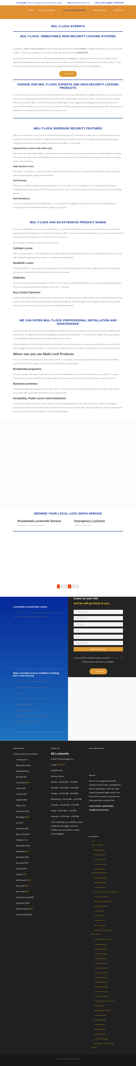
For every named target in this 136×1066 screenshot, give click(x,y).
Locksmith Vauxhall (99, 1024)
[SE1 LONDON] (30, 544)
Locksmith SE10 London (101, 958)
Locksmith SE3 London (101, 949)
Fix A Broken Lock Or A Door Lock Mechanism (106, 892)
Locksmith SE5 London (101, 954)
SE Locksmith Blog (99, 850)
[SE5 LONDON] (68, 569)
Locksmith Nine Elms (99, 1029)
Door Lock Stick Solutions (101, 897)
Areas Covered (99, 10)
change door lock (64, 66)
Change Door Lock (99, 920)
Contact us (118, 10)
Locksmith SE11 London (101, 963)
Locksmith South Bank (100, 1015)
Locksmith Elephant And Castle (102, 1010)
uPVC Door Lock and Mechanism (103, 901)
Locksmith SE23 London (101, 987)
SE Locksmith (26, 62)
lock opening (56, 58)
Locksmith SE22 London (101, 982)
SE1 (27, 760)
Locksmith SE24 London (101, 991)
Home (31, 10)
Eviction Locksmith (99, 911)
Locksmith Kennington (100, 1020)
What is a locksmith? (99, 855)
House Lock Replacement (101, 906)
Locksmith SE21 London (101, 977)
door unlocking (44, 58)
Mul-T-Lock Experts (100, 925)
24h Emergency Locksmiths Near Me (104, 1043)
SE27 (31, 909)
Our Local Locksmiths (100, 859)
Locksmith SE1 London (101, 944)
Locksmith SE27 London (101, 996)
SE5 (28, 783)
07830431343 (129, 3)
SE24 (27, 892)
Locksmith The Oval (99, 1034)
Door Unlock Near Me (100, 882)
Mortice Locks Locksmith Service (104, 930)
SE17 (27, 851)
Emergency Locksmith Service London (104, 1001)
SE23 (27, 886)
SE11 (27, 817)
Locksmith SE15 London (101, 968)
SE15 (26, 840)
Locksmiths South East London (102, 939)
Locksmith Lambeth (99, 1006)
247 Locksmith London (100, 878)
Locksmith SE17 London (101, 973)
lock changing (69, 58)
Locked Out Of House (100, 887)
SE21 (25, 874)
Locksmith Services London (74, 10)
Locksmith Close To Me (100, 864)
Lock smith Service (99, 915)
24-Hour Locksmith (99, 869)
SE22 (29, 880)
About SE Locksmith (46, 10)
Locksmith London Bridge (101, 1039)
